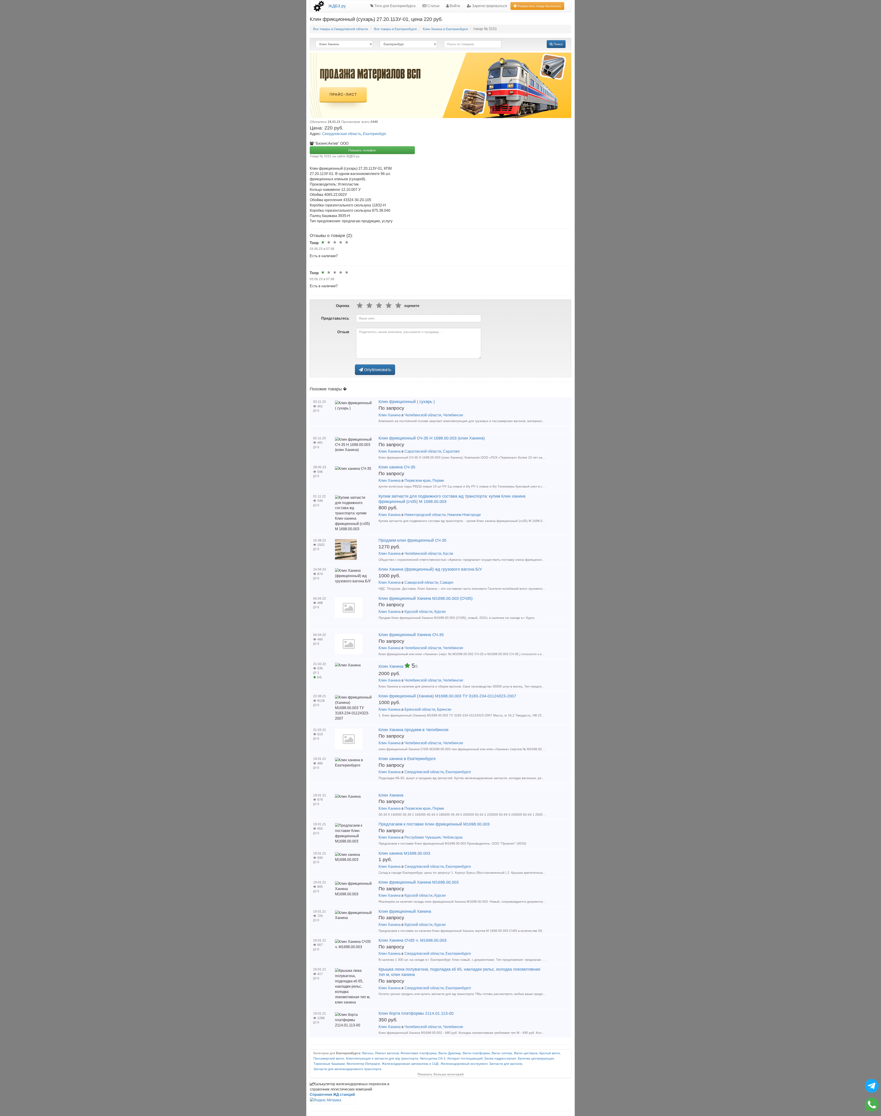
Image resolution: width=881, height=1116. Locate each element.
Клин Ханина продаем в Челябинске (414, 729)
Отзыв (343, 332)
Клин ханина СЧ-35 (397, 467)
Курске (440, 612)
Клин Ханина (390, 415)
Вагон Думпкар (449, 1053)
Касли (448, 553)
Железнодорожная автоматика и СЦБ (410, 1063)
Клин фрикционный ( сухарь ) (407, 401)
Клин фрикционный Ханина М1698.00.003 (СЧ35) (426, 598)
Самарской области (421, 582)
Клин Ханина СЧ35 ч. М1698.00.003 (412, 940)
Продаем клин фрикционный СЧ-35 (412, 540)
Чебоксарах (453, 837)
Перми (438, 480)
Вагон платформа (476, 1053)
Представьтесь (335, 318)
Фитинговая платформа (419, 1053)
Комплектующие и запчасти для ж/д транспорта (382, 1058)
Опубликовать (377, 369)
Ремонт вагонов (387, 1053)
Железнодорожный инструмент (463, 1063)
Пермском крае (417, 480)
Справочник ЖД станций (332, 1094)
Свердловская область (341, 134)
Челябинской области (422, 415)
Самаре (446, 582)
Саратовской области (422, 451)
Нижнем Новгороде (464, 515)
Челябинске (453, 415)
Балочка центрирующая (536, 1058)
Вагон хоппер (502, 1053)
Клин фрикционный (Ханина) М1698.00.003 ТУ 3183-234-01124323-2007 (447, 696)
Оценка (342, 306)
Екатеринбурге (458, 772)
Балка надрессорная (500, 1058)
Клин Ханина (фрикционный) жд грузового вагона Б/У (430, 569)
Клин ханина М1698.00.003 (404, 853)
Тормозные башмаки (329, 1063)
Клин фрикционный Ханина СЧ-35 (411, 634)
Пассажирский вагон (328, 1058)
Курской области (418, 612)
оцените (411, 306)
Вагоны (367, 1053)
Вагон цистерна (526, 1053)
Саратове (451, 451)
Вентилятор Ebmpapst (363, 1063)
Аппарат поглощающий (465, 1058)
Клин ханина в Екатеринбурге (407, 758)
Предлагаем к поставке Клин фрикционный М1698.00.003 (434, 824)
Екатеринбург (374, 134)
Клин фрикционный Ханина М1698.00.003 (419, 882)
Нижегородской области (425, 515)
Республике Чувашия (422, 837)
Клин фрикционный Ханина (405, 911)
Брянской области (419, 709)
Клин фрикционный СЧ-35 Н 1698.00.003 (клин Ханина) (432, 438)
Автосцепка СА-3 (432, 1058)
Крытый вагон (549, 1053)
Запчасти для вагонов (505, 1063)
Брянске (444, 709)
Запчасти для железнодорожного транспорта (347, 1069)
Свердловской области (424, 772)
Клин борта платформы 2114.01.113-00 (416, 1013)
